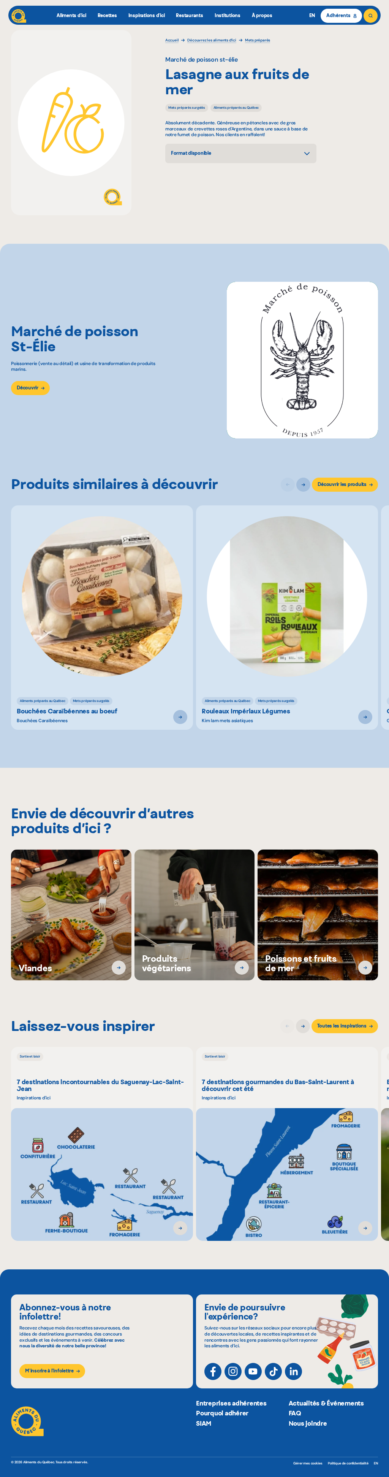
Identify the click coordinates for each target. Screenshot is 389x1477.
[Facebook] (212, 1371)
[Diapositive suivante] (303, 485)
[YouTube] (253, 1371)
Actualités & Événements (326, 1403)
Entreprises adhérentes (231, 1403)
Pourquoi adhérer (222, 1413)
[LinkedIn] (293, 1371)
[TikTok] (273, 1371)
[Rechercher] (371, 16)
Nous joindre (308, 1423)
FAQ (295, 1413)
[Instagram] (233, 1371)
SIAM (203, 1423)
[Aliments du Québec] (18, 16)
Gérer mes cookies (307, 1463)
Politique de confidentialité (348, 1463)
